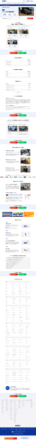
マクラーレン (11, 406)
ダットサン (3, 402)
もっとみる (18, 92)
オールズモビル (15, 412)
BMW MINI (7, 409)
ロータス (11, 405)
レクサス (2, 412)
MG (10, 412)
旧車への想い (23, 2)
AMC (14, 421)
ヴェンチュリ (23, 406)
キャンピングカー (32, 402)
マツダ (2, 405)
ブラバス (7, 403)
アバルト (19, 405)
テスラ (14, 417)
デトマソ (19, 406)
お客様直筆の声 (19, 2)
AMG (6, 405)
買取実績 (12, 2)
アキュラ (15, 415)
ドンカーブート (32, 405)
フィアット (19, 403)
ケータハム (11, 403)
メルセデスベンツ (7, 402)
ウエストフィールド (12, 419)
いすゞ (2, 406)
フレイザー (32, 406)
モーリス (11, 414)
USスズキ (15, 420)
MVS (22, 403)
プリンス (2, 403)
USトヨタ (15, 414)
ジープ (14, 406)
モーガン (11, 411)
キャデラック (15, 405)
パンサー (11, 418)
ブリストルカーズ (11, 408)
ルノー (23, 402)
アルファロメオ (19, 402)
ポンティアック (15, 408)
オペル (6, 408)
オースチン (11, 415)
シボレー (15, 402)
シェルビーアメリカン (16, 409)
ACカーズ (15, 403)
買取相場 (9, 2)
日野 (2, 411)
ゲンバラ (7, 406)
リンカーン (15, 411)
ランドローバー (11, 409)
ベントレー (11, 402)
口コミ (15, 2)
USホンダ (15, 418)
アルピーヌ (23, 405)
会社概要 (26, 2)
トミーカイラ (3, 408)
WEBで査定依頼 (10, 438)
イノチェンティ (11, 417)
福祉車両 (31, 403)
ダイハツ (2, 409)
